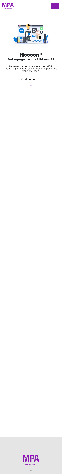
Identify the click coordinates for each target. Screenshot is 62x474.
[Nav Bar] (55, 6)
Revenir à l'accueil (31, 79)
